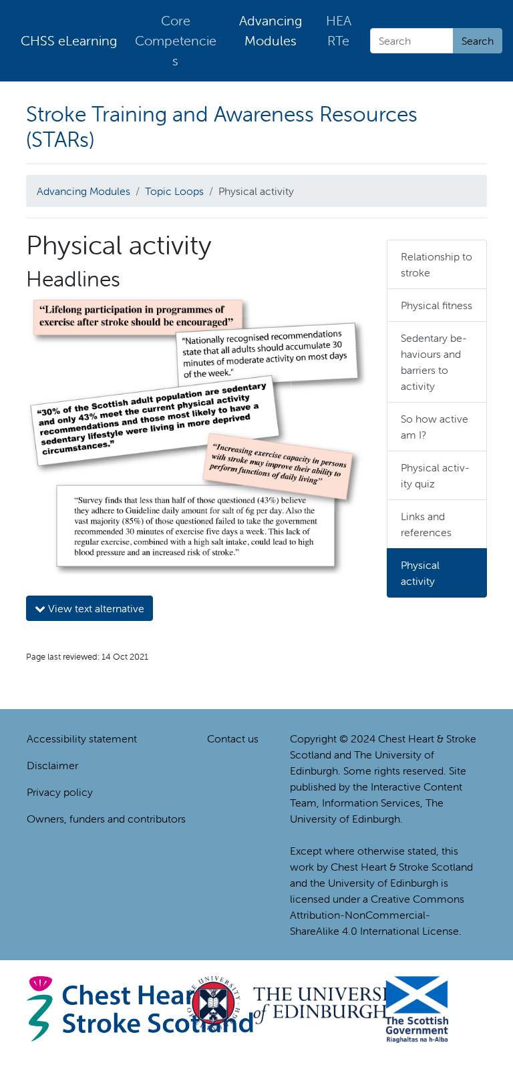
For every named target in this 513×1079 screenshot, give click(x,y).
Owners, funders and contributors (106, 818)
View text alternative (94, 608)
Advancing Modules (270, 30)
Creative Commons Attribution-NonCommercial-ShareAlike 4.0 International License (377, 914)
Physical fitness (436, 305)
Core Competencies (175, 40)
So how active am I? (434, 426)
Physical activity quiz (435, 475)
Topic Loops (174, 191)
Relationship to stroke (436, 264)
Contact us (233, 738)
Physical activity (420, 573)
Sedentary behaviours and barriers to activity (434, 362)
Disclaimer (52, 765)
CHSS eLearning (69, 40)
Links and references (426, 524)
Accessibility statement (82, 738)
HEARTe (338, 30)
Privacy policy (60, 792)
